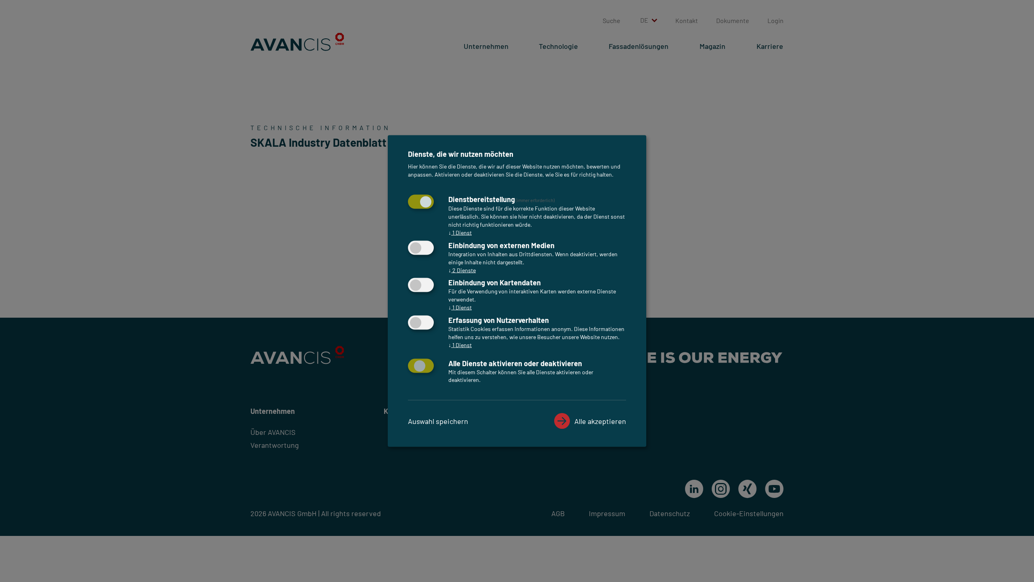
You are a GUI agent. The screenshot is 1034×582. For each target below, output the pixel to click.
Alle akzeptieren (600, 420)
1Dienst (460, 232)
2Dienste (462, 269)
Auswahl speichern (438, 420)
